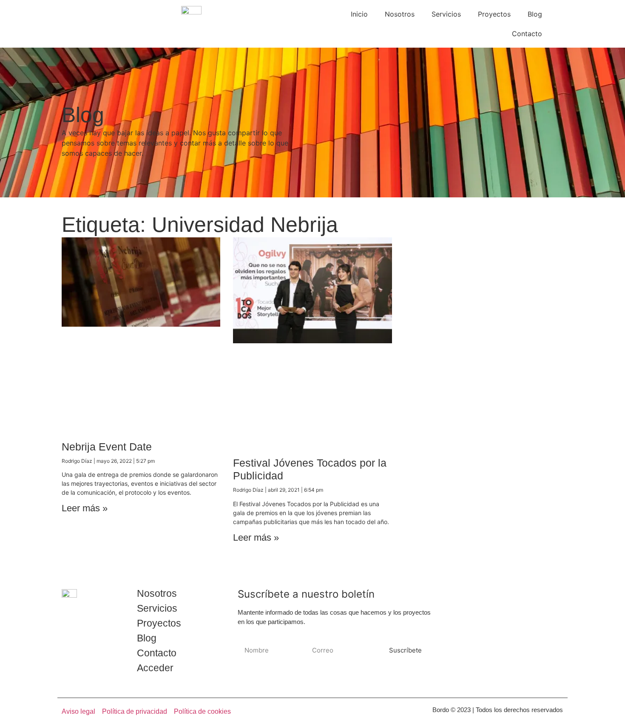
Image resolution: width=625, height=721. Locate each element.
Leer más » (85, 508)
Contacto (527, 33)
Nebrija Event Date (107, 447)
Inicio (359, 14)
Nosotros (400, 14)
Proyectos (494, 14)
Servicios (446, 14)
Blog (535, 14)
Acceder (155, 668)
